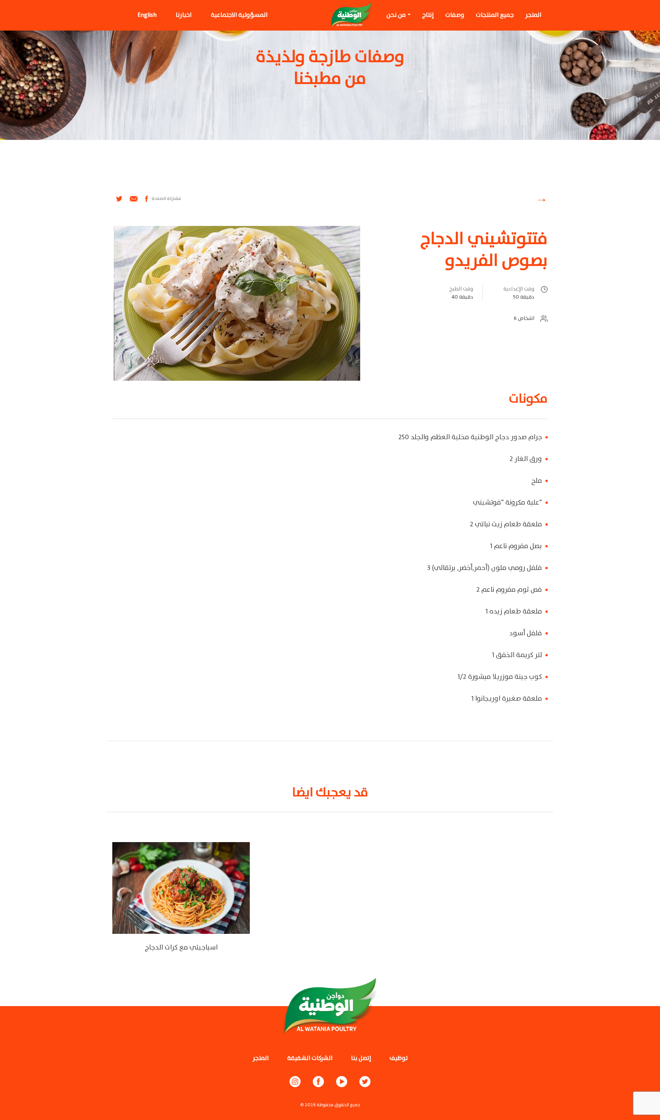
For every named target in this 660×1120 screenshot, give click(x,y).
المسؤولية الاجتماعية (239, 15)
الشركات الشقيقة (310, 1058)
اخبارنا (184, 15)
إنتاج (428, 15)
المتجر (533, 15)
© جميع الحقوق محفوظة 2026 (330, 1105)
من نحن (396, 15)
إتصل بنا (361, 1058)
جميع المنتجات (495, 15)
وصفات (454, 15)
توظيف (399, 1058)
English (147, 15)
